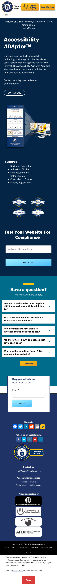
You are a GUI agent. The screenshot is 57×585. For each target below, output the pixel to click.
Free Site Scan (47, 7)
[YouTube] (35, 439)
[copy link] (42, 426)
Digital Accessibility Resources (28, 485)
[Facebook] (18, 439)
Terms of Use (9, 548)
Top (28, 552)
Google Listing (47, 548)
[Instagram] (29, 439)
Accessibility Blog (28, 482)
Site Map (34, 548)
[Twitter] (24, 439)
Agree (28, 580)
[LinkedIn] (40, 439)
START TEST (28, 262)
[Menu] (6, 15)
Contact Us (28, 363)
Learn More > (28, 28)
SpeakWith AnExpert (33, 7)
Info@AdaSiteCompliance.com (28, 471)
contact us (14, 92)
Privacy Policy (22, 548)
